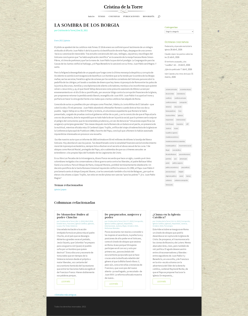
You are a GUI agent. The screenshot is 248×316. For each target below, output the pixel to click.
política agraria (178, 163)
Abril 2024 (89, 221)
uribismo (169, 180)
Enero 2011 (58, 40)
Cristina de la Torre (66, 30)
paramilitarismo (184, 154)
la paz (176, 128)
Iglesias (67, 40)
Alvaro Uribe (170, 94)
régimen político (171, 176)
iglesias (57, 189)
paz (175, 159)
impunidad (169, 120)
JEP (187, 124)
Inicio (91, 17)
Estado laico (61, 223)
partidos (168, 159)
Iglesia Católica (81, 223)
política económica (172, 167)
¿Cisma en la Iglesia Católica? (166, 215)
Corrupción (138, 221)
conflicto (168, 98)
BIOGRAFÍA (148, 17)
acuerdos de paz (185, 89)
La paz (59, 226)
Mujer (167, 150)
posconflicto (185, 167)
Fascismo (71, 223)
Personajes (168, 226)
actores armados (171, 89)
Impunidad (128, 223)
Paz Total (66, 226)
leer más (65, 281)
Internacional (110, 226)
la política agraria (171, 133)
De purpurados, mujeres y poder (123, 215)
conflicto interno (171, 102)
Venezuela (169, 185)
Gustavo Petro (170, 115)
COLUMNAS (114, 17)
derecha (168, 107)
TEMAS (101, 17)
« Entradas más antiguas (65, 294)
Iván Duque (169, 124)
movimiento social (185, 146)
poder (167, 163)
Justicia (168, 128)
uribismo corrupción (181, 180)
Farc (180, 111)
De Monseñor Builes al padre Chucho (72, 215)
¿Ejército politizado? (173, 69)
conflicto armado (180, 98)
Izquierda (180, 124)
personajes (183, 159)
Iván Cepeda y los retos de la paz (178, 74)
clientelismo (181, 94)
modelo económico (172, 137)
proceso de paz (170, 172)
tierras (188, 176)
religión (181, 172)
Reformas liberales (112, 228)
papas (63, 189)
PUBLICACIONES (131, 17)
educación (177, 107)
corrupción (183, 102)
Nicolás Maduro (171, 154)
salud (181, 176)
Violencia (73, 226)
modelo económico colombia (175, 141)
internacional (180, 120)
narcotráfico (177, 150)
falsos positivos (170, 111)
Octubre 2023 (132, 226)
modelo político (171, 146)
